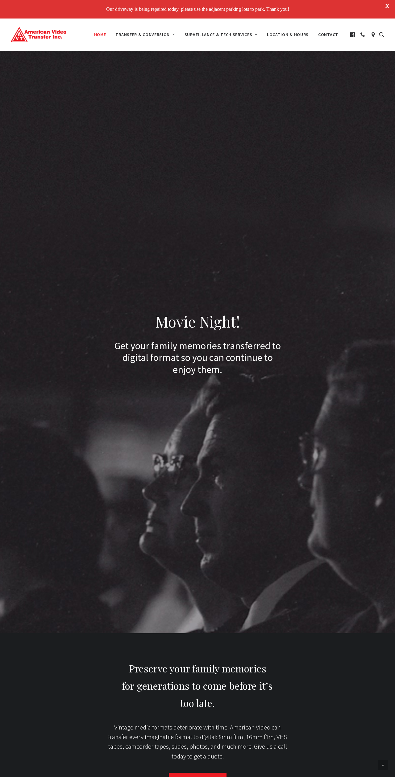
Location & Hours (288, 34)
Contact (328, 34)
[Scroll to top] (383, 764)
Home (100, 34)
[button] (353, 35)
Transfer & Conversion (142, 34)
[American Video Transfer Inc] (38, 34)
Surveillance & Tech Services (218, 34)
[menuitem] (100, 35)
